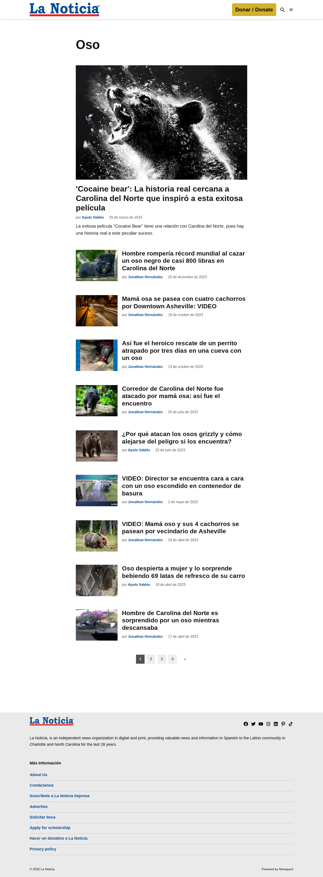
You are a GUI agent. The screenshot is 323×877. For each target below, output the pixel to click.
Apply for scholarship (50, 828)
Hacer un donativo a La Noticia (58, 838)
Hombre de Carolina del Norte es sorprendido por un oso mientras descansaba (170, 620)
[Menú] (291, 10)
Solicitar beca (42, 817)
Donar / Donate (254, 10)
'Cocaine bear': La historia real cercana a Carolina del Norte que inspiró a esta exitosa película (159, 198)
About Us (38, 775)
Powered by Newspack (277, 869)
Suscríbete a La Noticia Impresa (59, 796)
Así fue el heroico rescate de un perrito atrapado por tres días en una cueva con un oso (181, 350)
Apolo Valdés (93, 217)
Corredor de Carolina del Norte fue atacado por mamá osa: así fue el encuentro (172, 396)
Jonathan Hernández (145, 277)
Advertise (39, 806)
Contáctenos (42, 785)
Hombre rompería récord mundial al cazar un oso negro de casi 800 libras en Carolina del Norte (183, 261)
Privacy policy (43, 849)
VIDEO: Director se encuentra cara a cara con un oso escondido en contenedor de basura (183, 486)
